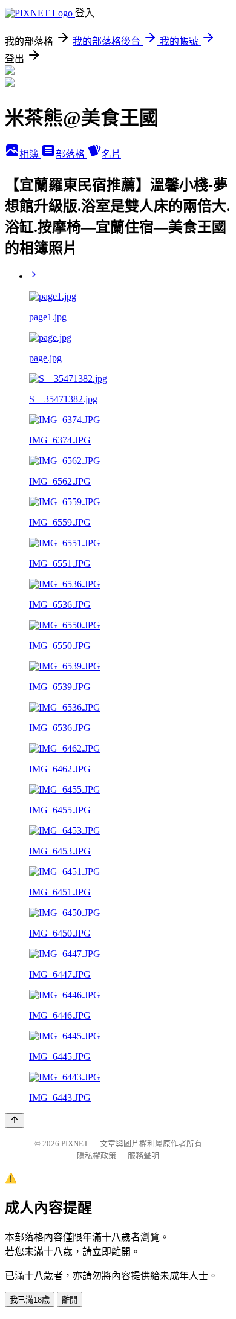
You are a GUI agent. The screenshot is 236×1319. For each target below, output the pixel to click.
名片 (111, 154)
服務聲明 (143, 1155)
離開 (69, 1299)
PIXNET (74, 1143)
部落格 (71, 154)
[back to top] (14, 1120)
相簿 (30, 154)
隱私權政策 (96, 1155)
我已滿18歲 (30, 1299)
